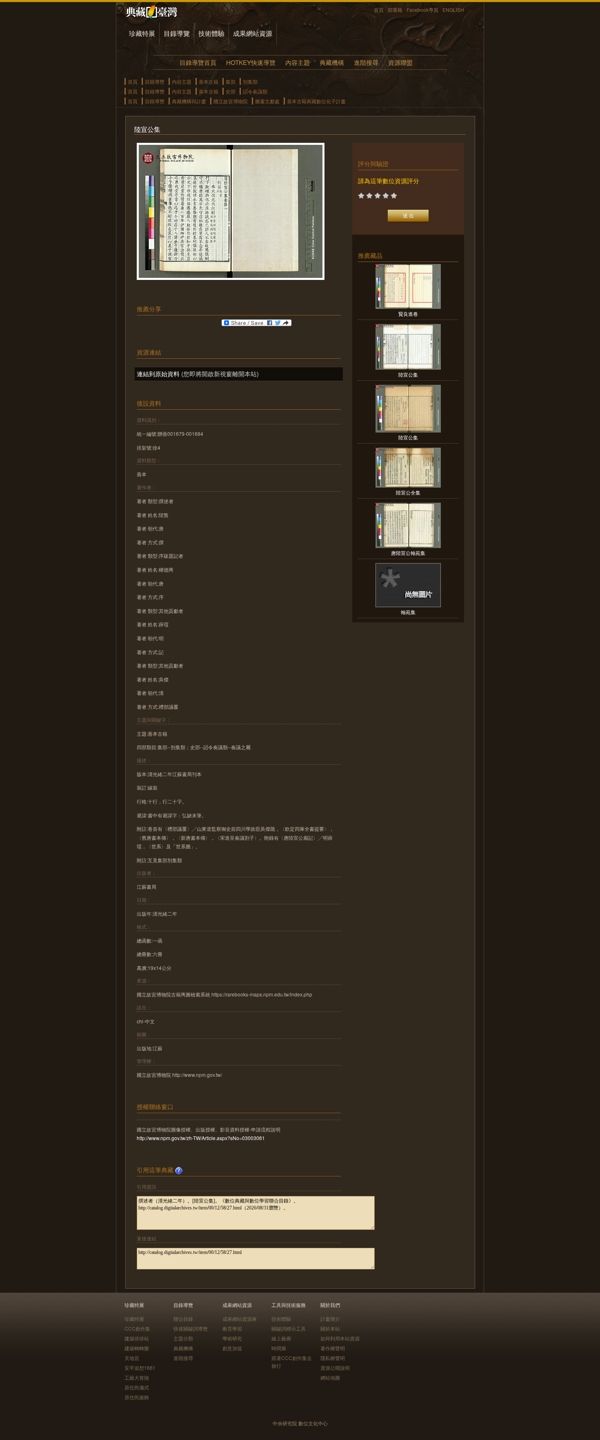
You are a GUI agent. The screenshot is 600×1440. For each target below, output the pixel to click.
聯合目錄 (183, 1318)
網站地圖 (330, 1377)
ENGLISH (453, 9)
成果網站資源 (252, 33)
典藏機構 (332, 62)
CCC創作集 (137, 1328)
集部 (231, 81)
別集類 (250, 81)
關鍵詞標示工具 (288, 1328)
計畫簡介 (330, 1318)
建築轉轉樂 (136, 1348)
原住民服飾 (136, 1396)
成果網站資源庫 (239, 1318)
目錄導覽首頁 (198, 62)
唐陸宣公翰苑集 (408, 552)
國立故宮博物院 (230, 101)
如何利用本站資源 (340, 1338)
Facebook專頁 (422, 9)
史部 (231, 91)
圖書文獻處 (267, 101)
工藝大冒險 (136, 1377)
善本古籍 (208, 81)
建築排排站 (136, 1338)
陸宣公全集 (408, 492)
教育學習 (232, 1328)
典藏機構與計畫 (189, 101)
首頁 (379, 9)
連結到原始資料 (158, 373)
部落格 (395, 9)
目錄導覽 (177, 33)
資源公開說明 (335, 1367)
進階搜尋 (366, 62)
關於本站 (330, 1328)
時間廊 (278, 1348)
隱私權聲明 (332, 1357)
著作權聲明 (332, 1348)
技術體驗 (211, 33)
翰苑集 (408, 611)
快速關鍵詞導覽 (190, 1328)
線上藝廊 (281, 1338)
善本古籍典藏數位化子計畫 (316, 101)
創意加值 (232, 1348)
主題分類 (183, 1338)
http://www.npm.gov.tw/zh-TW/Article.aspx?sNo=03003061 (201, 1137)
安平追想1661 (140, 1367)
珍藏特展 (142, 33)
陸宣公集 (408, 374)
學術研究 (232, 1338)
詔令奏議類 (255, 91)
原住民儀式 (136, 1387)
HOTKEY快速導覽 (251, 62)
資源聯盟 (400, 62)
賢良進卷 (408, 313)
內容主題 (297, 62)
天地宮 (131, 1357)
